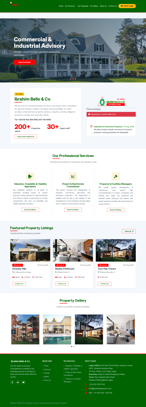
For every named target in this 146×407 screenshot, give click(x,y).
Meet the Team (24, 62)
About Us (103, 6)
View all (128, 231)
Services (47, 369)
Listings (46, 373)
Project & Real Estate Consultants (72, 373)
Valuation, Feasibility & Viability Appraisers (73, 367)
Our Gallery (94, 6)
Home (61, 6)
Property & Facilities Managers (72, 380)
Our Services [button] (69, 6)
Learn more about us (25, 136)
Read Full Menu (30, 210)
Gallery (46, 376)
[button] (70, 78)
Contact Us (112, 6)
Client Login (128, 6)
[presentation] (4, 51)
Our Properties (83, 6)
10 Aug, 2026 (129, 122)
